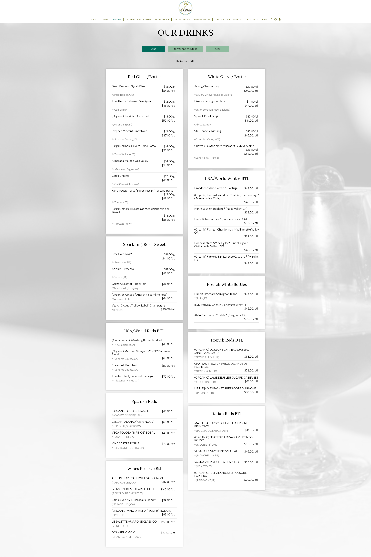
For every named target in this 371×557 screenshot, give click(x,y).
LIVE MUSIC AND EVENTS (227, 19)
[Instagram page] (275, 19)
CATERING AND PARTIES (138, 19)
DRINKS (117, 19)
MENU (106, 19)
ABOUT (95, 19)
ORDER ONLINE (181, 19)
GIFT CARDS (251, 19)
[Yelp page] (280, 19)
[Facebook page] (271, 19)
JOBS (264, 19)
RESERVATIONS (202, 19)
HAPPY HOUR (162, 19)
